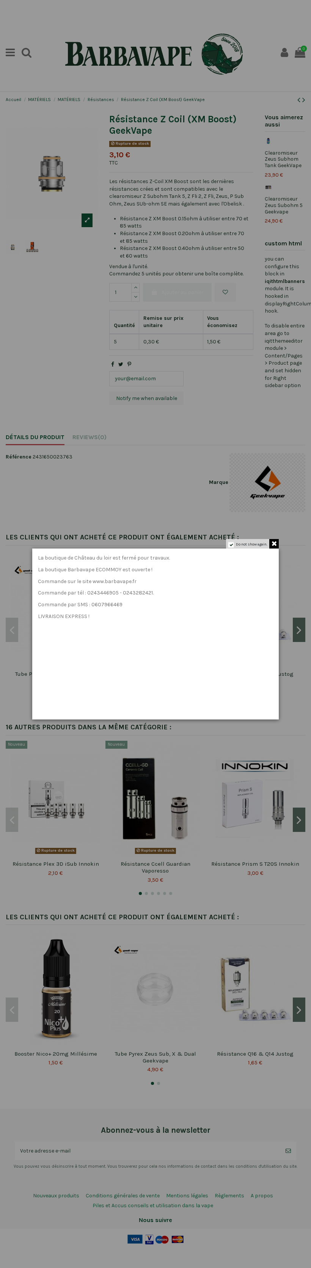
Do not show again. (251, 544)
